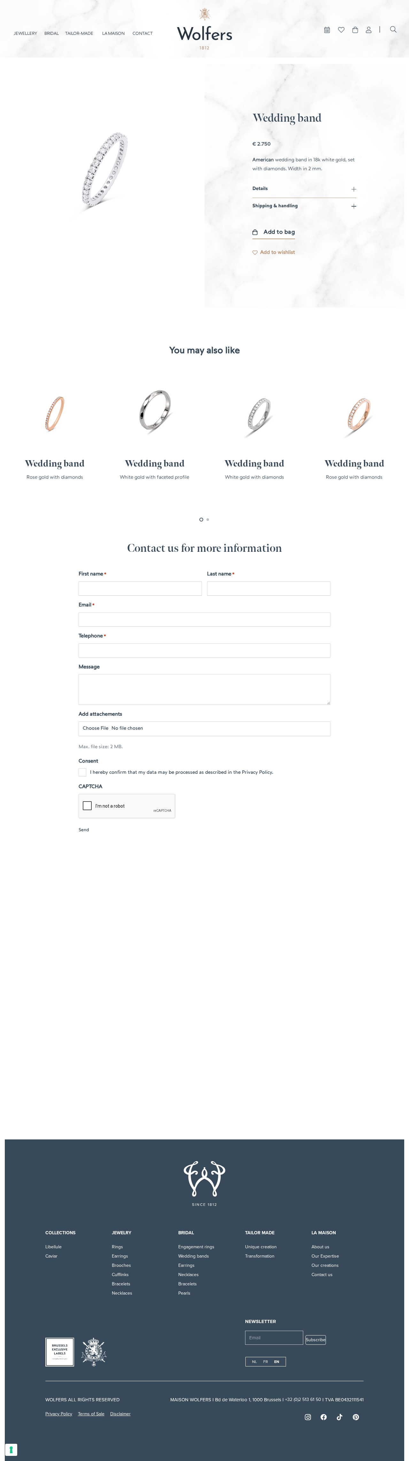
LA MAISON (324, 1232)
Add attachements (100, 714)
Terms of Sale (91, 1414)
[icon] (204, 1179)
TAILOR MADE (259, 1232)
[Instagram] (308, 1417)
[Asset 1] (204, 28)
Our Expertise (325, 1256)
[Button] (327, 30)
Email (87, 605)
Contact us (322, 1274)
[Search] (393, 29)
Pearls (184, 1293)
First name (92, 574)
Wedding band (55, 464)
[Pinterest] (356, 1417)
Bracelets (121, 1284)
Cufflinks (120, 1274)
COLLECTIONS (60, 1232)
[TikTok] (340, 1417)
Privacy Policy (58, 1414)
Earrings (120, 1256)
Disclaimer (120, 1414)
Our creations (325, 1265)
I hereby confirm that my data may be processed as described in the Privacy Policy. (181, 772)
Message (89, 667)
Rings (117, 1247)
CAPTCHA (90, 786)
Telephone (92, 636)
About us (320, 1247)
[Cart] (355, 30)
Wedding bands (193, 1256)
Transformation (259, 1256)
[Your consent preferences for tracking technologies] (11, 1450)
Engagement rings (196, 1247)
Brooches (121, 1265)
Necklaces (122, 1293)
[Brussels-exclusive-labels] (59, 1352)
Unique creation (261, 1247)
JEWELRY (121, 1232)
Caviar (51, 1256)
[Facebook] (324, 1417)
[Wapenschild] (94, 1352)
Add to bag (279, 232)
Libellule (53, 1247)
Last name (221, 574)
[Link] (369, 30)
